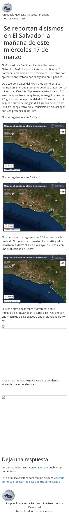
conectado (35, 467)
